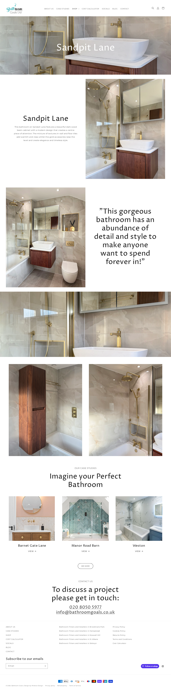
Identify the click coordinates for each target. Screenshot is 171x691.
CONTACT (10, 651)
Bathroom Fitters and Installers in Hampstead (79, 631)
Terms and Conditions (122, 639)
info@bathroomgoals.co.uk (85, 612)
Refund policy (62, 685)
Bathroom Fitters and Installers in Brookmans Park (81, 627)
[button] (75, 8)
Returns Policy (119, 635)
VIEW (31, 551)
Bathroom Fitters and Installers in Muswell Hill (79, 635)
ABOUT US (10, 627)
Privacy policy (50, 685)
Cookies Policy (119, 631)
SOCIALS (9, 643)
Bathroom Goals (17, 685)
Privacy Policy (119, 627)
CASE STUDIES (12, 631)
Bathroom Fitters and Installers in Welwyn (78, 643)
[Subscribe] (45, 666)
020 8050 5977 (85, 607)
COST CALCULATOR (14, 639)
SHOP (8, 635)
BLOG (8, 647)
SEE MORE (85, 566)
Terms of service (75, 685)
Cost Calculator (119, 643)
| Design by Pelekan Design (33, 685)
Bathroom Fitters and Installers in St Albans (78, 639)
